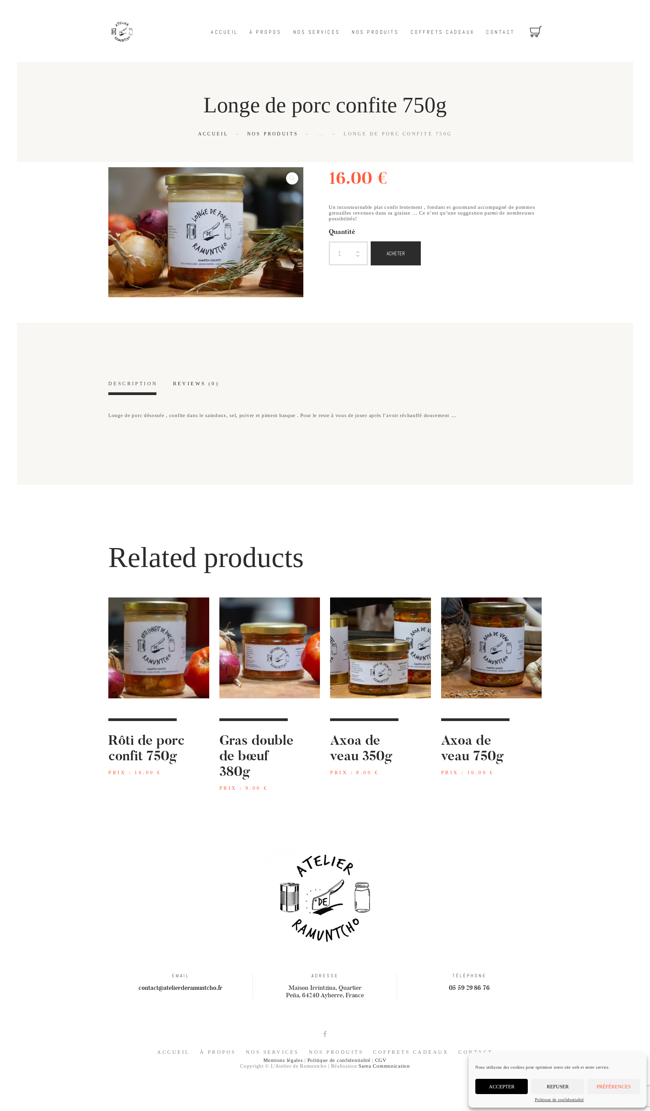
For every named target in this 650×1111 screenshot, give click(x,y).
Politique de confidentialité (559, 1099)
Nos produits (273, 133)
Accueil (213, 133)
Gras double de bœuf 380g (256, 756)
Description (132, 383)
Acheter (396, 253)
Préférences (614, 1086)
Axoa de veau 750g (472, 748)
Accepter (502, 1086)
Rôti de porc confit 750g (146, 748)
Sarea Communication (384, 1066)
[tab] (132, 388)
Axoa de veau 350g (361, 748)
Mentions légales (283, 1060)
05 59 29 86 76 (469, 988)
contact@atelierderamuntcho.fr (180, 988)
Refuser (558, 1086)
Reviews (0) (196, 383)
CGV (381, 1060)
